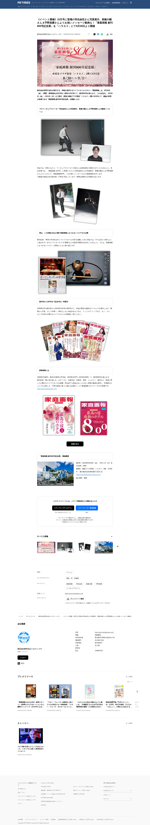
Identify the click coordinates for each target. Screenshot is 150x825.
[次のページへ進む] (118, 546)
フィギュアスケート (73, 588)
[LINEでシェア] (101, 34)
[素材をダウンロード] (107, 34)
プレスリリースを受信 (102, 3)
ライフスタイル (81, 6)
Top (19, 6)
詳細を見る (75, 444)
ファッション (69, 6)
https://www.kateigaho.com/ (47, 389)
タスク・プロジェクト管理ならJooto (83, 786)
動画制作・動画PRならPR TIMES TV (51, 790)
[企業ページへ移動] (24, 638)
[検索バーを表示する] (131, 2)
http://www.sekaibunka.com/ (104, 632)
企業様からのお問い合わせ (86, 819)
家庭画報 (69, 584)
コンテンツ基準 (44, 819)
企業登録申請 (116, 3)
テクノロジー (26, 6)
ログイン (125, 3)
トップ (21, 616)
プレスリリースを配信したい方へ (27, 800)
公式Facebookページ (109, 786)
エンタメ (50, 6)
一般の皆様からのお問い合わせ (104, 819)
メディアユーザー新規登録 (87, 508)
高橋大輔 (89, 584)
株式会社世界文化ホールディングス (49, 616)
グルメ (98, 6)
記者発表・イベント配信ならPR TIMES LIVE (53, 794)
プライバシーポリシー (31, 819)
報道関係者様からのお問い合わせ (67, 819)
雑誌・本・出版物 (72, 578)
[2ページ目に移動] (112, 536)
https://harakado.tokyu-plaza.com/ (88, 475)
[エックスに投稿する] (94, 34)
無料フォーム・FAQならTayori (81, 790)
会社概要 (20, 819)
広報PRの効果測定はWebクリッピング (51, 801)
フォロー (23, 657)
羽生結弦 (79, 584)
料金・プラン (21, 792)
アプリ (43, 6)
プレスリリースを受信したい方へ (27, 796)
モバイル (35, 6)
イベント (69, 572)
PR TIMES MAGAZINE (47, 798)
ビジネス (91, 6)
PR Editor (43, 805)
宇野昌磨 (99, 584)
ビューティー (59, 6)
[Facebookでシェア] (98, 34)
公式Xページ (106, 795)
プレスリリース (30, 616)
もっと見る (129, 676)
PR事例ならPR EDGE (79, 794)
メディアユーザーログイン (63, 508)
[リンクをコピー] (111, 34)
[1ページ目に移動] (111, 536)
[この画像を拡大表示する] (46, 547)
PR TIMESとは (22, 789)
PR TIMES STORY (46, 786)
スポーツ (105, 6)
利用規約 (53, 819)
